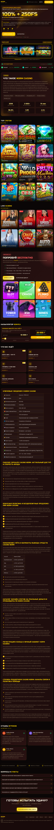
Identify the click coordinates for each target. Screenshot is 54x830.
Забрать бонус (7, 34)
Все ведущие (5, 208)
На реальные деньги (22, 277)
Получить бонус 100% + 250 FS (27, 809)
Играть (22, 825)
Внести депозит (41, 337)
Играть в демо (8, 277)
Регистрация (48, 2)
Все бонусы (20, 34)
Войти (41, 2)
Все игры (3, 123)
